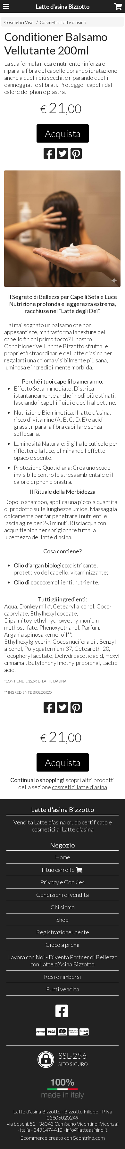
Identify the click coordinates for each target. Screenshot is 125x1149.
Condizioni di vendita (62, 894)
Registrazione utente (62, 932)
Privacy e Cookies (62, 882)
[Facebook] (61, 1014)
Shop (62, 919)
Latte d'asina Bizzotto (62, 6)
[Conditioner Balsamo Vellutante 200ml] (62, 228)
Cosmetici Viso (19, 22)
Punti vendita (62, 989)
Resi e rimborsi (62, 976)
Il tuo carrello (59, 869)
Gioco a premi (62, 944)
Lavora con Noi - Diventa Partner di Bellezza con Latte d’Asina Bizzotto (62, 961)
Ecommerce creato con (62, 1138)
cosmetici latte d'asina (79, 786)
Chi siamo (63, 907)
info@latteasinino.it (86, 1130)
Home (62, 857)
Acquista (62, 133)
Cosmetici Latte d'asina (63, 22)
